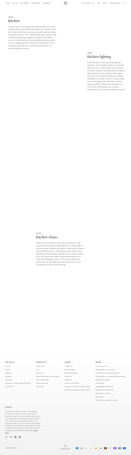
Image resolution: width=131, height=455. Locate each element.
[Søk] (124, 3)
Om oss (7, 366)
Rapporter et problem (103, 393)
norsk (105, 3)
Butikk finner (9, 386)
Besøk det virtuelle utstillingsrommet (18, 383)
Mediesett (68, 376)
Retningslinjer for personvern (105, 369)
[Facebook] (6, 437)
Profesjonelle (35, 3)
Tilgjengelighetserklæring (104, 386)
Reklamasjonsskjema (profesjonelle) (77, 390)
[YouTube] (15, 437)
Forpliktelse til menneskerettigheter (107, 373)
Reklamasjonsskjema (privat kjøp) (47, 376)
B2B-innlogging (70, 369)
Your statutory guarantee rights (106, 400)
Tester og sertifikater (72, 383)
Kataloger (8, 376)
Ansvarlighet (24, 3)
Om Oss (15, 3)
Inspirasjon (46, 3)
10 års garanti (100, 383)
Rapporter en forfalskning (104, 390)
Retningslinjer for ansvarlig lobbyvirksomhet (110, 376)
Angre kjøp (40, 386)
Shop (8, 3)
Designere (8, 380)
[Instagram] (11, 437)
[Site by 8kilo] (17, 448)
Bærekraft (8, 373)
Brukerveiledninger (42, 380)
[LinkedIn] (19, 437)
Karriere (7, 369)
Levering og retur (101, 366)
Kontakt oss (40, 366)
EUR (98, 3)
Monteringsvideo (42, 383)
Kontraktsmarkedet (71, 373)
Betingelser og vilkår (102, 380)
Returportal (40, 373)
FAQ (37, 369)
